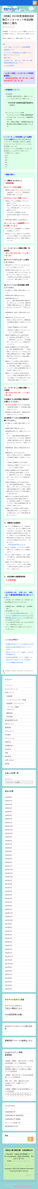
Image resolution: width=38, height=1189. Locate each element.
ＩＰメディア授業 (12, 707)
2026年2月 (8, 819)
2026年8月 (8, 797)
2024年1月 (8, 909)
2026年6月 (8, 804)
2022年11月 (9, 960)
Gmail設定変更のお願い (14, 1014)
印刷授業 (8, 671)
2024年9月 (8, 880)
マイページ (8, 685)
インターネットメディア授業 (16, 700)
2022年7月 (8, 974)
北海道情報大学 (10, 1112)
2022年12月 (9, 956)
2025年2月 (8, 862)
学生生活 (8, 749)
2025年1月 (8, 866)
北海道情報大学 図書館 (12, 1119)
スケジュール (9, 738)
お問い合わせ (9, 760)
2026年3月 (8, 815)
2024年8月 (8, 884)
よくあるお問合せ (9, 65)
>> (29, 1094)
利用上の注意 (7, 1165)
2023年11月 (9, 916)
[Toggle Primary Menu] (35, 3)
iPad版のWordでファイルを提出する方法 (19, 644)
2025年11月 (9, 830)
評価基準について (9, 50)
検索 (6, 1135)
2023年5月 (8, 938)
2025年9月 (8, 837)
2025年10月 (9, 833)
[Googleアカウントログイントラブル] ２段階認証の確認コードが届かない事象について (18, 1069)
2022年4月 (8, 985)
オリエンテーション (12, 689)
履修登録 (9, 713)
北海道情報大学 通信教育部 (14, 1115)
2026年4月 (8, 812)
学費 (6, 753)
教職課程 (8, 727)
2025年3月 (8, 859)
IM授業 (13, 671)
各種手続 (8, 742)
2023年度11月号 (28, 671)
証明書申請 (8, 745)
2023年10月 (9, 920)
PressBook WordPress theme (22, 1186)
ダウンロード (9, 731)
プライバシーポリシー (18, 1166)
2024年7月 (8, 888)
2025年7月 (8, 844)
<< (6, 1094)
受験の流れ (7, 58)
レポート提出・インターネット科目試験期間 (17, 47)
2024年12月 (9, 869)
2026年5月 (8, 808)
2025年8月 (8, 841)
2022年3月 (8, 989)
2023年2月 (8, 949)
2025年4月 (8, 855)
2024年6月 (8, 891)
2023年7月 (8, 931)
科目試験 (19, 671)
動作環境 (8, 756)
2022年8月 (8, 971)
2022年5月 (8, 982)
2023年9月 (8, 924)
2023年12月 (9, 913)
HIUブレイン (9, 724)
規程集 (7, 764)
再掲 (4, 673)
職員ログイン (29, 1175)
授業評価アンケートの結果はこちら (18, 1041)
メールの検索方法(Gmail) (14, 662)
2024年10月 (9, 877)
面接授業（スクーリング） (15, 703)
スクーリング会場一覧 (12, 1123)
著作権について (29, 1166)
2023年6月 (8, 935)
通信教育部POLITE (11, 720)
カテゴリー (8, 779)
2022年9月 (8, 967)
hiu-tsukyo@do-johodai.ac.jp (22, 1161)
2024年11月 (9, 873)
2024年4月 (8, 898)
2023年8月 (8, 927)
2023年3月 (8, 945)
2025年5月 (8, 851)
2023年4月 (8, 942)
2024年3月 (8, 902)
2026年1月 (8, 822)
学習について (9, 692)
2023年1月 (8, 953)
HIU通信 (8, 735)
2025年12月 (9, 826)
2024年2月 (8, 906)
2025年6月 (8, 848)
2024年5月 (8, 895)
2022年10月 (9, 964)
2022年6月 (8, 978)
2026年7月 (8, 801)
